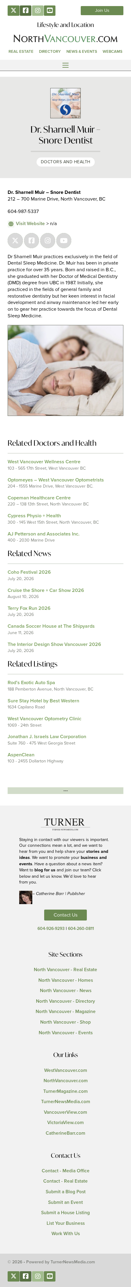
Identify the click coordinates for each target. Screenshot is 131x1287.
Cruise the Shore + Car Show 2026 (46, 590)
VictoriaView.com (65, 1123)
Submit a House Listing (65, 1213)
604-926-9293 (51, 928)
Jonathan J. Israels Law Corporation (47, 737)
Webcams (112, 51)
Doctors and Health (65, 161)
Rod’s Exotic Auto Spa (31, 683)
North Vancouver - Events (66, 1033)
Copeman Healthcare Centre (39, 498)
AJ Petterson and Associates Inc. (44, 534)
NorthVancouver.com (66, 1081)
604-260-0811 (81, 928)
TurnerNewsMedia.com (65, 1102)
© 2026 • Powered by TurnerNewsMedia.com (51, 1262)
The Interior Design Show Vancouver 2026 (54, 644)
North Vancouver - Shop (65, 1022)
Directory (50, 51)
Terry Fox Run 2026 (29, 608)
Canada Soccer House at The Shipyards (51, 626)
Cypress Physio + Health (34, 516)
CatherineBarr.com (65, 1133)
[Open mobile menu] (65, 65)
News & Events (81, 51)
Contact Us (66, 915)
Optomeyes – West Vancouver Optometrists (56, 480)
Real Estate (21, 51)
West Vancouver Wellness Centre (44, 462)
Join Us (102, 10)
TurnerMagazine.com (65, 1091)
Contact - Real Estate (65, 1181)
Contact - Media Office (66, 1171)
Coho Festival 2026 (29, 572)
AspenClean (21, 755)
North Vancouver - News (65, 991)
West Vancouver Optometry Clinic (44, 719)
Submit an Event (65, 1202)
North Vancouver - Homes (65, 980)
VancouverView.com (65, 1112)
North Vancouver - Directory (65, 1001)
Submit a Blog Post (66, 1192)
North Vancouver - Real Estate (65, 970)
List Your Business (66, 1223)
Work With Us (65, 1234)
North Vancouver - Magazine (66, 1012)
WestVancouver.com (65, 1070)
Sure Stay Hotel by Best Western (43, 701)
